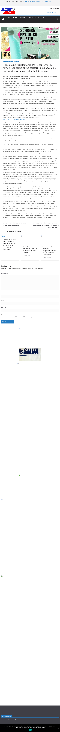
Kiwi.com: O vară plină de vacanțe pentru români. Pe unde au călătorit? (14, 224)
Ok (30, 729)
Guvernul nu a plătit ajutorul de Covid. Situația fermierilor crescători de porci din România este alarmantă (9, 244)
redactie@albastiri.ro (53, 12)
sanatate (30, 17)
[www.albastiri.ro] (3, 19)
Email (3, 300)
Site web (3, 307)
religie (44, 17)
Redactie (15, 74)
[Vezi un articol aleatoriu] (57, 19)
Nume (3, 293)
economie (37, 17)
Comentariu (5, 273)
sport (7, 21)
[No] (58, 728)
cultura (8, 17)
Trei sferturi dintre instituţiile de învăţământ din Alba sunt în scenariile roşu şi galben (49, 250)
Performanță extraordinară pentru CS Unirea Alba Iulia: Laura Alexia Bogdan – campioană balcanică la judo (44, 225)
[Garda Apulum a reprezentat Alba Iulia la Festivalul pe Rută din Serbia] (30, 236)
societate (15, 17)
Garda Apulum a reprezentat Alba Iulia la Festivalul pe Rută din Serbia (30, 249)
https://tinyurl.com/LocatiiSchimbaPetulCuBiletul (14, 119)
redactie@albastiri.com (15, 720)
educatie (22, 17)
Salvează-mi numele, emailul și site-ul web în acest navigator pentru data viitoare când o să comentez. (29, 317)
